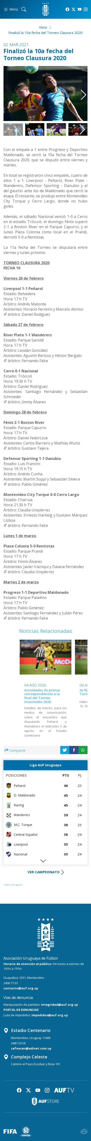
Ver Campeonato (44, 872)
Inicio (43, 27)
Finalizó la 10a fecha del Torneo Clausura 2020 (45, 32)
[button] (82, 91)
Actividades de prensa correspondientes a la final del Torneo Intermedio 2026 (42, 696)
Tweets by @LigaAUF (13, 884)
